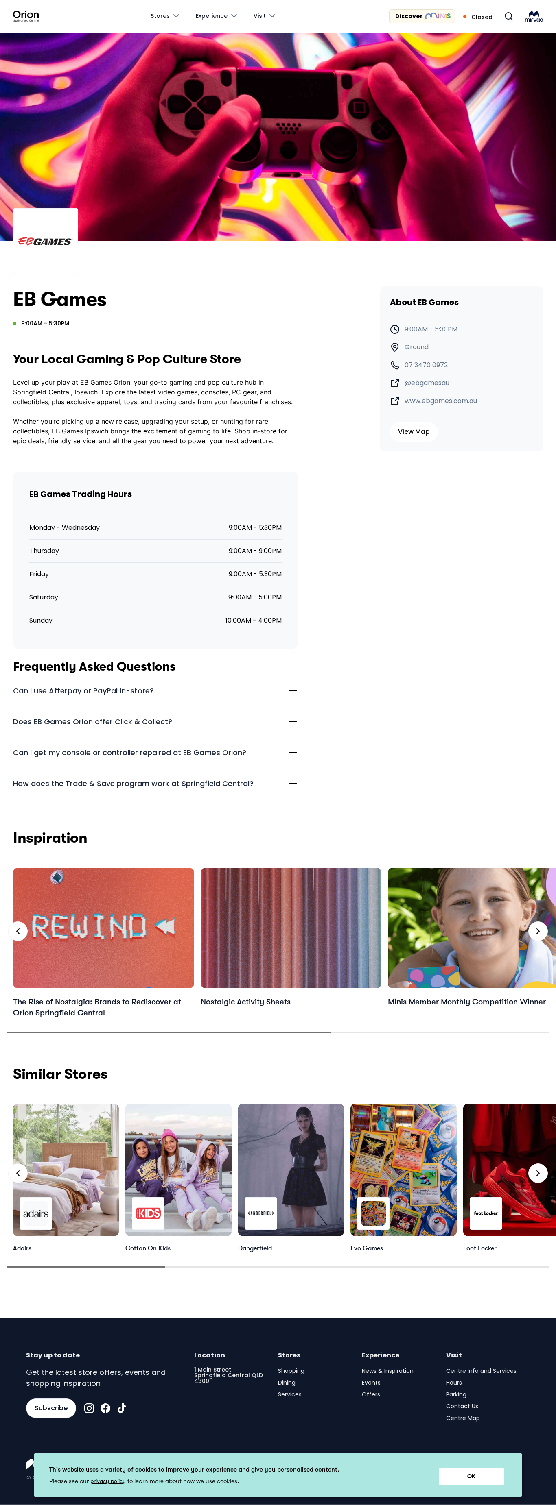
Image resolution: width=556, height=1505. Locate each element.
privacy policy (108, 1481)
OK (471, 1476)
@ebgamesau (427, 383)
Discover (409, 16)
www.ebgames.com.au (441, 401)
